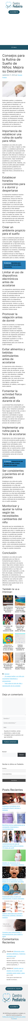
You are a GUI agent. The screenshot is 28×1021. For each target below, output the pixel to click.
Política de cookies (20, 1016)
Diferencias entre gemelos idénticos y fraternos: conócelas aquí (16, 954)
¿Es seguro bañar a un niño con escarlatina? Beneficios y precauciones (13, 679)
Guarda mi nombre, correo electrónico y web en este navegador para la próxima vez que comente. (13, 734)
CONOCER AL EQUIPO (14, 988)
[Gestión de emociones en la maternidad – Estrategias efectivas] (14, 856)
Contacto (14, 1018)
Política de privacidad (8, 1016)
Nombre (4, 768)
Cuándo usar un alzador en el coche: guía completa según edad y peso (16, 971)
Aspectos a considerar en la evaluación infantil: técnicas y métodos (11, 808)
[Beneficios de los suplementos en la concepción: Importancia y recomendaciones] (14, 818)
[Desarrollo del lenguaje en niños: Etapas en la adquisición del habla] (14, 873)
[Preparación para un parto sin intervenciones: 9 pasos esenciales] (14, 889)
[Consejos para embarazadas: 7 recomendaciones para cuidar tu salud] (14, 925)
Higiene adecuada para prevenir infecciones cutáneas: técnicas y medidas (12, 915)
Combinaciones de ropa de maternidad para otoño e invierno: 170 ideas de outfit (13, 846)
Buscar (4, 751)
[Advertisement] (14, 30)
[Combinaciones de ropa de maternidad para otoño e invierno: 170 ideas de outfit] (14, 837)
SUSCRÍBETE (14, 12)
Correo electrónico (7, 774)
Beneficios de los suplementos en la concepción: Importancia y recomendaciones (13, 827)
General (6, 674)
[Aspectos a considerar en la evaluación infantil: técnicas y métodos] (14, 799)
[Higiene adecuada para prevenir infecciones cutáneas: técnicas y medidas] (14, 906)
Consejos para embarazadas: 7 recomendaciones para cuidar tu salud (12, 934)
